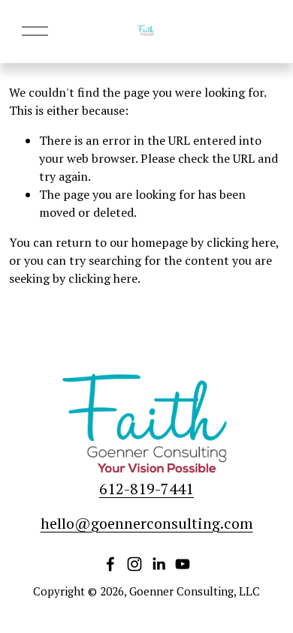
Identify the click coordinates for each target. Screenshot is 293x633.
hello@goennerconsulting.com (147, 523)
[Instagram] (134, 564)
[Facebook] (110, 564)
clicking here (241, 242)
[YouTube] (182, 564)
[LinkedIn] (158, 564)
